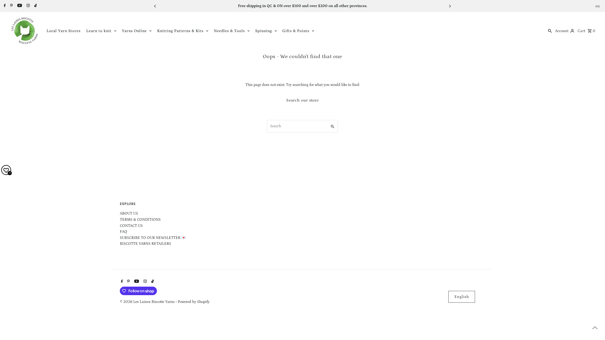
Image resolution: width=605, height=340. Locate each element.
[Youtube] (19, 6)
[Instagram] (27, 6)
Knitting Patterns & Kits (180, 31)
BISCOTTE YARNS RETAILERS (145, 244)
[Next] (449, 6)
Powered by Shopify (194, 302)
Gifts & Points (295, 31)
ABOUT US (129, 213)
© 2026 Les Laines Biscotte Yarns (148, 302)
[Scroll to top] (595, 327)
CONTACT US (131, 226)
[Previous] (155, 6)
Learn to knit (99, 31)
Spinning (263, 31)
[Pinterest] (11, 6)
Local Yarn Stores (64, 31)
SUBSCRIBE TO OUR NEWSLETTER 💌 (153, 238)
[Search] (550, 31)
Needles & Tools (229, 31)
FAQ (123, 232)
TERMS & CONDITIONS (140, 219)
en (598, 6)
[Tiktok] (35, 6)
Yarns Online (134, 31)
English (461, 297)
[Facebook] (4, 6)
